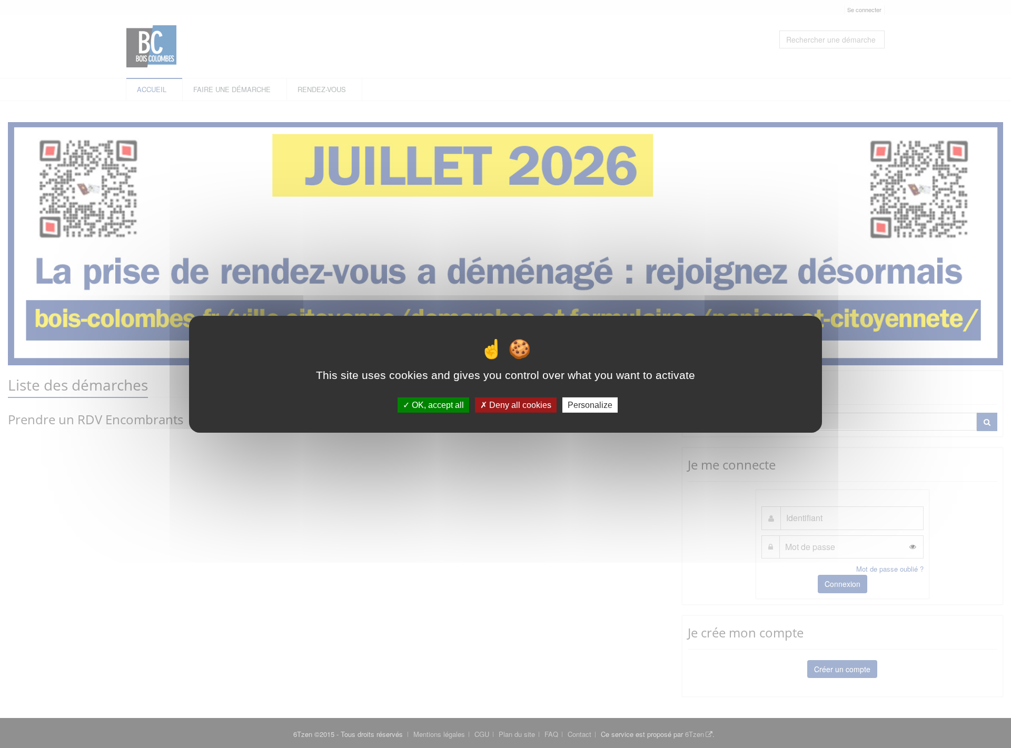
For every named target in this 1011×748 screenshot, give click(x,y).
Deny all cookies (519, 404)
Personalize (590, 404)
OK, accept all (437, 404)
